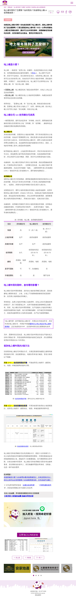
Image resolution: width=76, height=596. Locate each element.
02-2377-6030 (42, 591)
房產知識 (10, 7)
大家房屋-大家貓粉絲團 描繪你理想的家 (18, 496)
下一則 (38, 557)
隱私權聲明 (38, 595)
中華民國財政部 (45, 485)
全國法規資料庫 (28, 485)
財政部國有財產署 (20, 406)
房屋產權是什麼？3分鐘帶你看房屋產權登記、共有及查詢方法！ (27, 477)
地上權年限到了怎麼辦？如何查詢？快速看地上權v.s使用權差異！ (30, 7)
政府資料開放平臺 (20, 363)
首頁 (5, 7)
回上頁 (17, 557)
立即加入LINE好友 (28, 535)
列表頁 (29, 557)
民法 (33, 73)
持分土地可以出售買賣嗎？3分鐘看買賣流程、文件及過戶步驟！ (27, 480)
